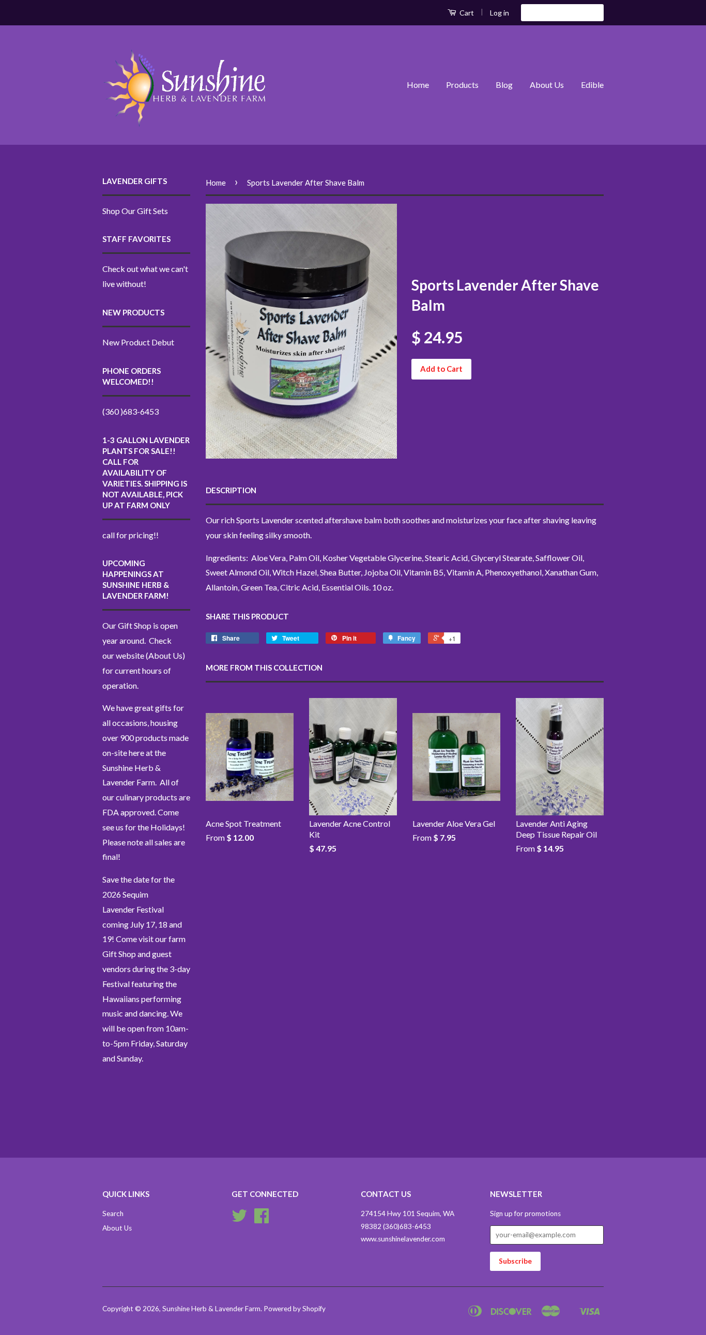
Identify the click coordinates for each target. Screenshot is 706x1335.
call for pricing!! (130, 535)
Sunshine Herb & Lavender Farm (211, 1308)
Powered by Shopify (295, 1308)
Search (113, 1213)
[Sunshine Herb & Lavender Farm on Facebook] (261, 1219)
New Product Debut (138, 342)
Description (231, 490)
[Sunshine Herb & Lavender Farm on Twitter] (239, 1219)
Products (462, 84)
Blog (504, 84)
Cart (466, 12)
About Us (547, 84)
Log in (499, 12)
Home (418, 84)
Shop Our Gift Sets (135, 211)
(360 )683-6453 (130, 411)
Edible (592, 84)
